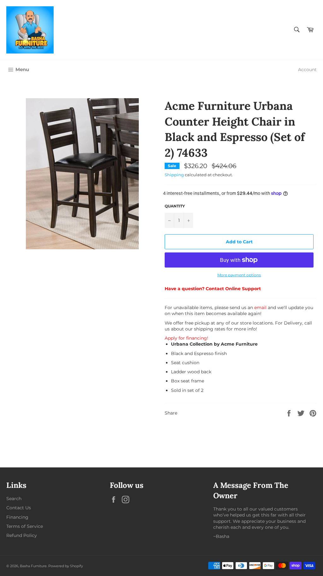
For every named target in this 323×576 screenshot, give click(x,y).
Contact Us (18, 508)
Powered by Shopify (65, 566)
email (260, 307)
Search (13, 498)
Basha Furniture (33, 566)
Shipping (174, 174)
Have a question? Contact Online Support (213, 288)
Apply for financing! (186, 338)
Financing (17, 517)
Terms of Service (24, 526)
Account (307, 69)
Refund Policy (21, 535)
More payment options (239, 275)
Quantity (175, 206)
